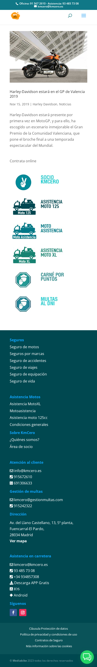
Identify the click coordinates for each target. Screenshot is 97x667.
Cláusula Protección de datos (48, 628)
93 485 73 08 (70, 3)
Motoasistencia (23, 410)
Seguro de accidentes (28, 360)
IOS (16, 589)
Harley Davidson (45, 104)
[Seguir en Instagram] (22, 612)
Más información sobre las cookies (49, 646)
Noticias (65, 104)
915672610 (22, 476)
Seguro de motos (24, 346)
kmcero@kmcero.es (31, 564)
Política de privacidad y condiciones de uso (48, 634)
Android (20, 595)
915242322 (22, 505)
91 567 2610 (38, 3)
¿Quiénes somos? (24, 439)
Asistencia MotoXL (25, 403)
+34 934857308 (26, 576)
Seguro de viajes (23, 367)
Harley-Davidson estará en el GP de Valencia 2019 (47, 94)
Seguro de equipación (28, 374)
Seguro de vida (22, 381)
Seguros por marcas (27, 353)
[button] (87, 657)
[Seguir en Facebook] (13, 612)
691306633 (22, 483)
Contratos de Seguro (49, 640)
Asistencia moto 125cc (29, 417)
